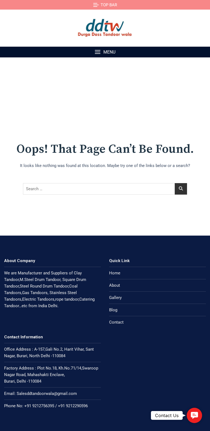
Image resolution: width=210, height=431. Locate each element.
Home (114, 273)
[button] (105, 52)
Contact (116, 322)
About (114, 285)
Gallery (115, 297)
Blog (113, 309)
